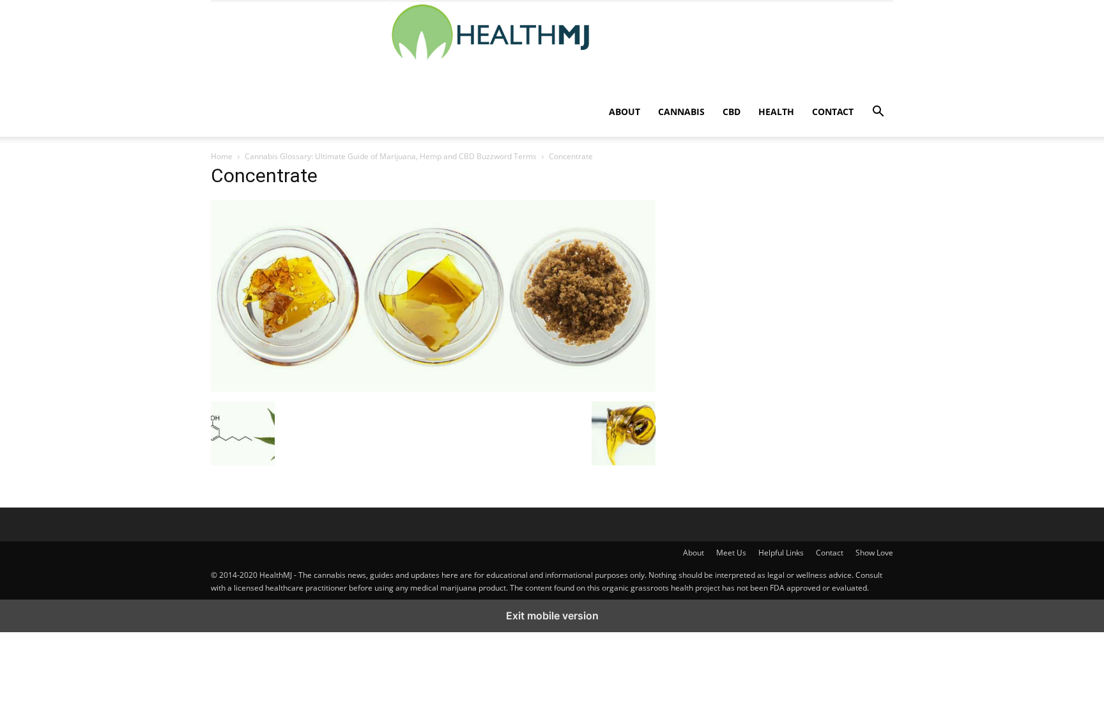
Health (776, 111)
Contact (833, 111)
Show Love (874, 552)
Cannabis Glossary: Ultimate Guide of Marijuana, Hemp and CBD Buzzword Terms (391, 156)
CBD (731, 111)
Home (222, 156)
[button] (877, 113)
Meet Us (731, 552)
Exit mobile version (552, 615)
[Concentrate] (433, 388)
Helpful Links (781, 552)
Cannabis (681, 111)
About (624, 111)
